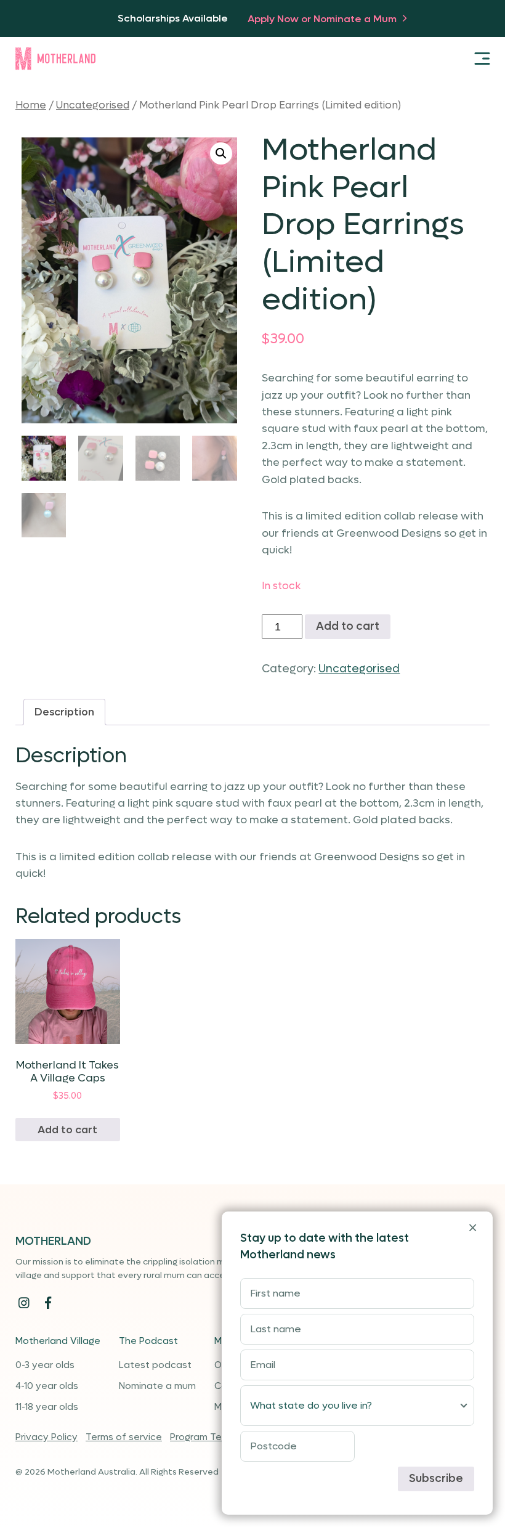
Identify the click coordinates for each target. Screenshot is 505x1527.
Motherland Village (57, 1341)
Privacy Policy (46, 1437)
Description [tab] (64, 712)
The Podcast (148, 1341)
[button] (221, 153)
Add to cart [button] (67, 1130)
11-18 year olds (46, 1407)
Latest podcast (155, 1365)
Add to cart (347, 626)
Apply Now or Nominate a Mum (323, 18)
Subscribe (436, 1479)
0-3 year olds (45, 1365)
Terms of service (124, 1437)
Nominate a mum (157, 1386)
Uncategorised (92, 105)
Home (30, 105)
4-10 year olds (46, 1386)
